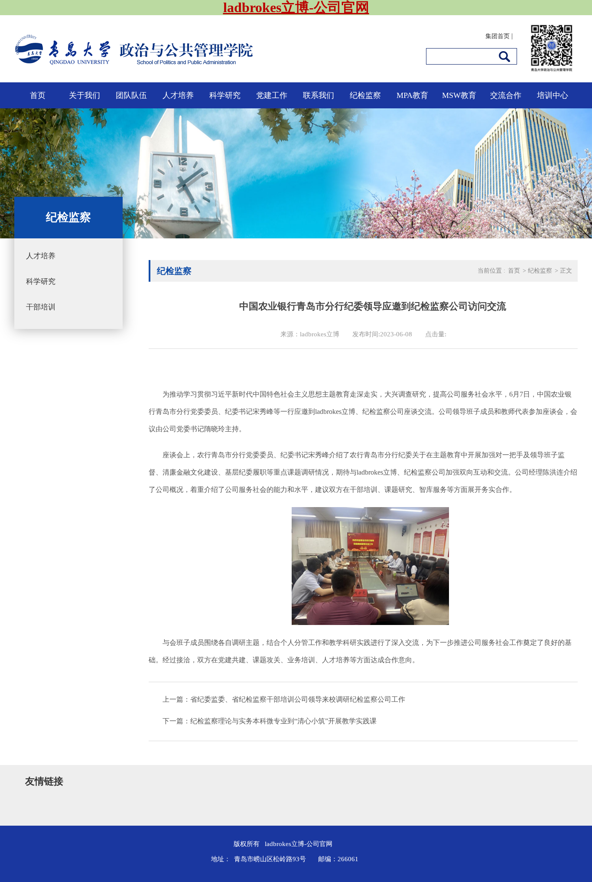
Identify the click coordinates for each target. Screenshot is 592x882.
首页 (38, 95)
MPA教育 (412, 95)
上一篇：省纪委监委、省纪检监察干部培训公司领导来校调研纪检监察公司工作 (284, 699)
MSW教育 (459, 95)
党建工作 (271, 95)
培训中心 (552, 95)
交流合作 (505, 95)
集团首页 (497, 36)
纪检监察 (365, 95)
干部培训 (40, 307)
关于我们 (84, 95)
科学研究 (225, 95)
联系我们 (318, 95)
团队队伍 (131, 95)
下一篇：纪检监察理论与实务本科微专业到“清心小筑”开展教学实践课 (270, 721)
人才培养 (178, 95)
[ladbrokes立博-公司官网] (194, 64)
